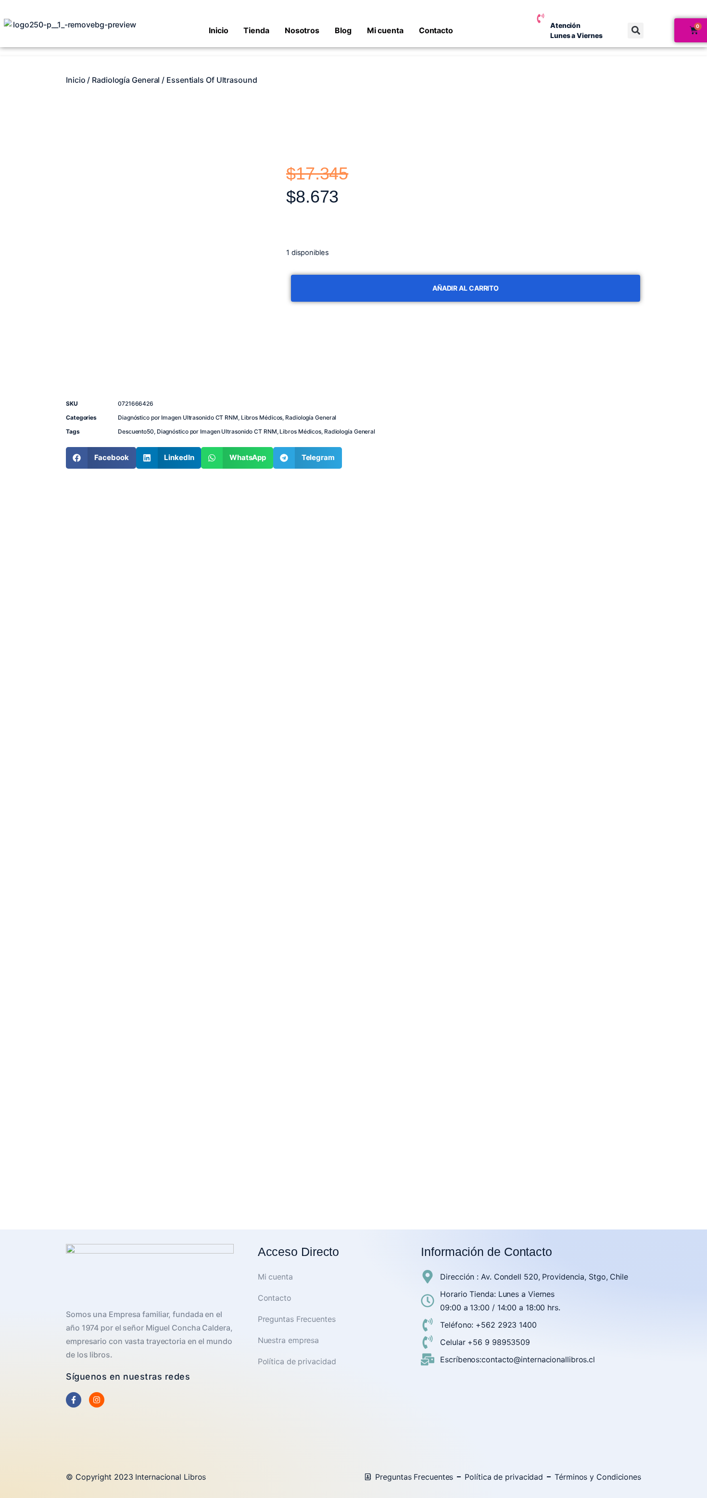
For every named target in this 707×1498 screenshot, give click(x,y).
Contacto (436, 30)
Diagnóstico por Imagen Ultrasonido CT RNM (178, 417)
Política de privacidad (297, 1361)
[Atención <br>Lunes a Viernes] (540, 18)
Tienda (256, 30)
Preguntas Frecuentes (297, 1319)
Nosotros (302, 30)
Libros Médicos (262, 417)
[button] (636, 30)
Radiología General (126, 80)
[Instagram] (96, 1400)
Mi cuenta (385, 30)
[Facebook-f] (73, 1400)
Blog (343, 30)
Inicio (218, 30)
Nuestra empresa (288, 1340)
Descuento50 (136, 431)
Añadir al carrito (465, 288)
